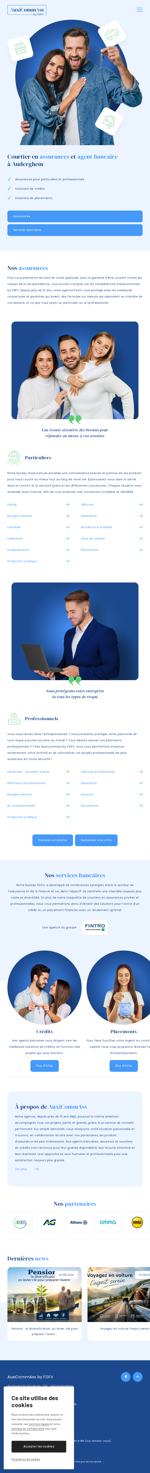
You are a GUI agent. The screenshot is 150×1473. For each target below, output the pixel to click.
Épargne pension (19, 516)
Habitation (15, 538)
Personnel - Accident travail (28, 772)
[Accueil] (26, 11)
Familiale (14, 527)
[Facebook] (126, 1377)
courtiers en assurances (105, 898)
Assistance (89, 516)
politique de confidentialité (28, 1428)
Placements (90, 550)
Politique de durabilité (88, 1461)
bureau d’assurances (32, 473)
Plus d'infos (44, 1066)
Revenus (87, 794)
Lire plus (21, 1169)
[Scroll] (138, 1377)
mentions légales (39, 1424)
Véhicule (87, 504)
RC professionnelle (21, 806)
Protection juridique (22, 561)
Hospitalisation (18, 550)
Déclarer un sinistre (52, 840)
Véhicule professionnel (98, 772)
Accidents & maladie (96, 527)
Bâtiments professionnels (26, 783)
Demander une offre (96, 840)
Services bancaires (27, 230)
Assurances (21, 216)
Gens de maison (93, 538)
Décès (12, 504)
